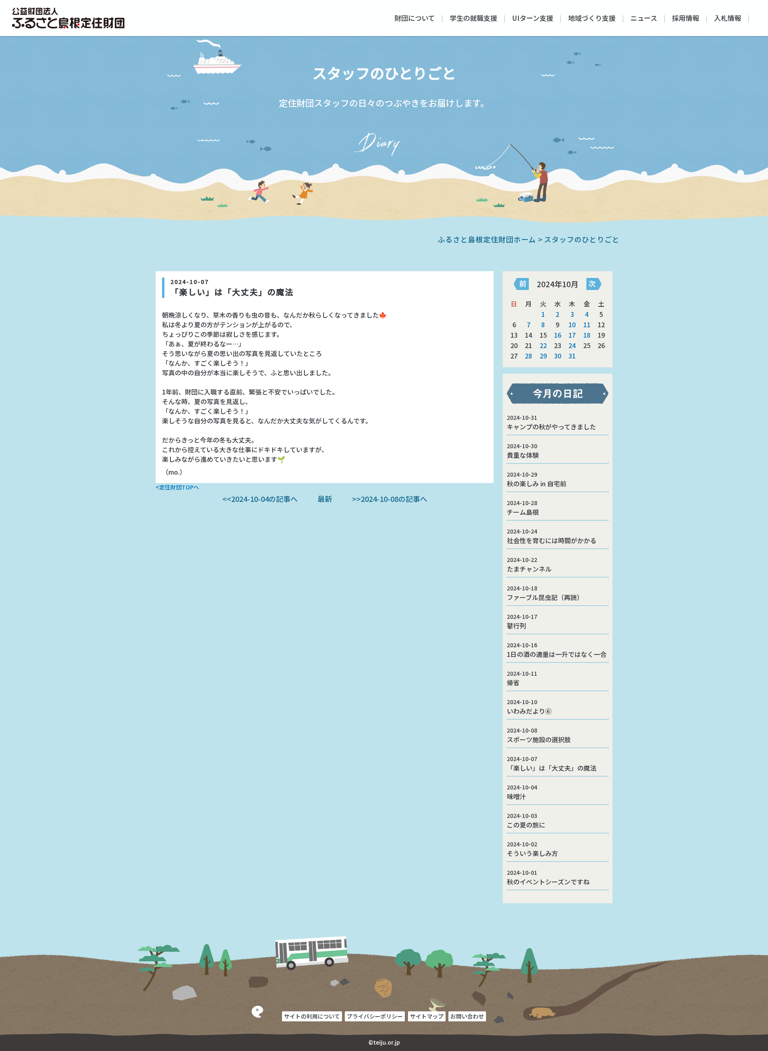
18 (586, 335)
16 (557, 335)
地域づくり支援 (592, 18)
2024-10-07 (189, 282)
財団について (414, 18)
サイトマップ (427, 1016)
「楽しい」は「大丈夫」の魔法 (551, 764)
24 (572, 345)
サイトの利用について (312, 1016)
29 (543, 355)
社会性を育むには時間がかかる (551, 536)
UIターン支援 (532, 18)
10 (572, 324)
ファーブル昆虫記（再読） (545, 593)
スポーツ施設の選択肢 (539, 735)
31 (572, 355)
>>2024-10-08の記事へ (389, 498)
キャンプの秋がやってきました (551, 422)
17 (572, 335)
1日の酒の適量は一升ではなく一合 (556, 650)
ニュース (643, 18)
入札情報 (727, 18)
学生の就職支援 (473, 18)
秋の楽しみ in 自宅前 (536, 479)
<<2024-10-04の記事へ (260, 498)
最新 (325, 498)
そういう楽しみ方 (532, 849)
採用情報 (685, 18)
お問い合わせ (467, 1016)
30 (557, 355)
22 (543, 345)
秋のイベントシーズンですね (548, 877)
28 (528, 355)
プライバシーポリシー (375, 1016)
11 (586, 324)
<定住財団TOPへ (177, 487)
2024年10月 (557, 283)
